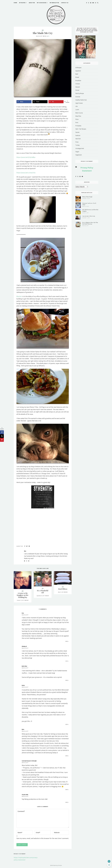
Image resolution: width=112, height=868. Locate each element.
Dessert (77, 87)
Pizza (76, 119)
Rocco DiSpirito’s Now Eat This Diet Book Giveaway (90, 223)
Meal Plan (78, 116)
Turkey (77, 145)
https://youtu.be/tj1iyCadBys (25, 157)
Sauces (77, 132)
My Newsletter (54, 2)
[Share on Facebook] (2, 432)
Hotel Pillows (62, 589)
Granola (77, 97)
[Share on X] (2, 436)
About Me (32, 2)
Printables (78, 126)
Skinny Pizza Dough (87, 196)
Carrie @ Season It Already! (29, 761)
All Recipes (78, 67)
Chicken (77, 84)
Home (15, 2)
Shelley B (24, 646)
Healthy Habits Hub (81, 100)
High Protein (79, 103)
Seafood (77, 135)
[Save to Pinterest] (2, 440)
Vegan (77, 151)
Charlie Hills (25, 794)
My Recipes (22, 2)
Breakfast (78, 80)
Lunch (77, 109)
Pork (76, 122)
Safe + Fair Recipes (80, 129)
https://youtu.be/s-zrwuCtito (25, 173)
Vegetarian (78, 155)
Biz (48, 36)
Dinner (77, 90)
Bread (77, 77)
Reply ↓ (67, 641)
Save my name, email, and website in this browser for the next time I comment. (42, 838)
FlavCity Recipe (79, 93)
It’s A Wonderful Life (42, 592)
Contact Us (64, 2)
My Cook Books (41, 2)
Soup (76, 142)
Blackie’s (19, 296)
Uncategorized (79, 148)
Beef (76, 74)
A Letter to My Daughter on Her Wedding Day (22, 595)
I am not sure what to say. (88, 216)
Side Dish (78, 139)
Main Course (79, 113)
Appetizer (78, 71)
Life (43, 30)
